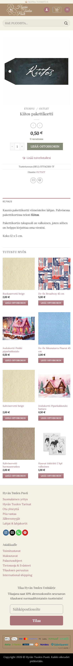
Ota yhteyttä (11, 509)
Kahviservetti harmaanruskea (11, 465)
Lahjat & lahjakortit (15, 523)
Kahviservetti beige (13, 405)
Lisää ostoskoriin (45, 146)
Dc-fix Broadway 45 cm (51, 293)
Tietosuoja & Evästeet (17, 565)
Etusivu (29, 108)
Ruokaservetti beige (14, 293)
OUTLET (44, 108)
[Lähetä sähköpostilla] (33, 180)
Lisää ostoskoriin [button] (15, 303)
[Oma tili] (46, 10)
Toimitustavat (12, 551)
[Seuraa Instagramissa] (6, 533)
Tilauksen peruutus (15, 570)
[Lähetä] (66, 23)
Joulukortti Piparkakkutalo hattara (53, 407)
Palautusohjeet (12, 560)
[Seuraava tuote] (33, 125)
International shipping (17, 575)
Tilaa (36, 620)
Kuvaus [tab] (7, 201)
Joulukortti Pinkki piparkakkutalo (12, 350)
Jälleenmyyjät (11, 518)
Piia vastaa (9, 514)
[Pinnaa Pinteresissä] (40, 180)
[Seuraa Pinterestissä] (25, 533)
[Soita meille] (19, 533)
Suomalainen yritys (15, 499)
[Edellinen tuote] (40, 125)
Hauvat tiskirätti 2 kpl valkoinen (50, 465)
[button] (56, 10)
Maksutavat (10, 556)
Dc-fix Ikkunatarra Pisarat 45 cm (54, 350)
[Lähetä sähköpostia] (12, 533)
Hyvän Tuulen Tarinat (17, 504)
